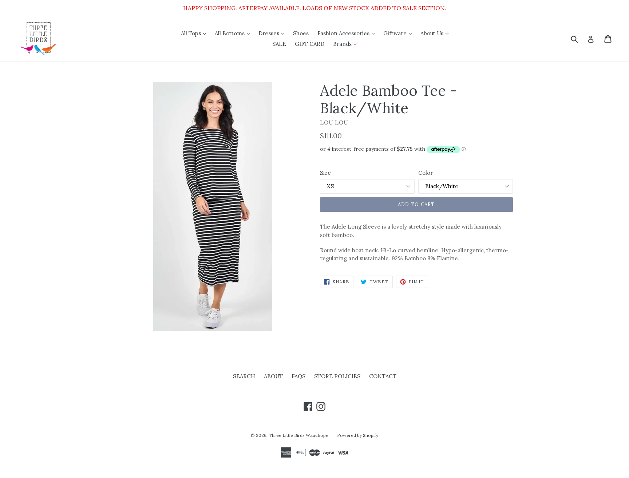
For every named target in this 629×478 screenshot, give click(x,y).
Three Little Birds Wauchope (298, 435)
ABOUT (273, 376)
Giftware (399, 33)
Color (425, 172)
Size (325, 172)
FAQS (298, 376)
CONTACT (382, 376)
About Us (436, 33)
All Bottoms (234, 33)
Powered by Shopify (357, 435)
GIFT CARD (309, 43)
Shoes (301, 33)
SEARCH (244, 376)
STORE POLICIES (337, 376)
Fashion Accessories (347, 33)
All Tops (195, 33)
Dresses (273, 33)
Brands (346, 43)
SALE (279, 43)
